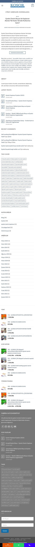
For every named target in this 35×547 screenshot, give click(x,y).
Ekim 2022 (4, 293)
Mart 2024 (4, 264)
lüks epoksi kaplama (7, 195)
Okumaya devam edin (17, 52)
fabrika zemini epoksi (26, 480)
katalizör (6, 62)
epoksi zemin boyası (14, 184)
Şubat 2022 (4, 297)
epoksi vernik (5, 184)
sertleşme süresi (5, 67)
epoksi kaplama (5, 474)
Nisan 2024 (4, 260)
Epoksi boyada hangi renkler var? (10, 149)
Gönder (5, 531)
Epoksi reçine (22, 58)
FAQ (24, 540)
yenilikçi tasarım (16, 206)
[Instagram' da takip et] (6, 426)
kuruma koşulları (15, 63)
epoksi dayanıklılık (28, 178)
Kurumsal (7, 538)
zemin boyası (24, 206)
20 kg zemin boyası (6, 469)
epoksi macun (14, 474)
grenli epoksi (5, 483)
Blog (17, 16)
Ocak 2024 (4, 270)
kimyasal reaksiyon (6, 63)
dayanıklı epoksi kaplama (8, 164)
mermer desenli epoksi (7, 198)
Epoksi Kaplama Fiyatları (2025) (15, 95)
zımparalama (4, 71)
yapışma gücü (4, 69)
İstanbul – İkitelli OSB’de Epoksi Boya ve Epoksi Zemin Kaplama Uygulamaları (19, 114)
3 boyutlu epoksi (6, 159)
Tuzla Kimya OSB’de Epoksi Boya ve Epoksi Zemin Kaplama (18, 107)
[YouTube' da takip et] (15, 426)
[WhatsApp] (18, 545)
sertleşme (29, 65)
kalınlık (26, 60)
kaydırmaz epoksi (6, 192)
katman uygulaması (19, 62)
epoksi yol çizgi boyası (17, 477)
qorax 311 (13, 491)
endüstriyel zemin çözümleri (23, 175)
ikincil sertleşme (15, 60)
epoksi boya (9, 178)
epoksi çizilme (14, 186)
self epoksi (4, 494)
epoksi (3, 178)
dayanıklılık (15, 58)
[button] (2, 5)
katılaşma (11, 62)
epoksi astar (27, 472)
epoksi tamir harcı (6, 477)
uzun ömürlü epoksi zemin (22, 203)
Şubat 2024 (4, 267)
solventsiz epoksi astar (7, 499)
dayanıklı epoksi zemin (20, 164)
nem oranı (8, 65)
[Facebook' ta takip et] (2, 426)
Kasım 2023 (4, 277)
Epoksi (3, 221)
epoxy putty (17, 480)
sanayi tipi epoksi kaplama (8, 203)
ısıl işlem (22, 60)
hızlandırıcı (8, 60)
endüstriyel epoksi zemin (23, 172)
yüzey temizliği (19, 69)
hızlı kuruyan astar (13, 483)
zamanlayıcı (26, 69)
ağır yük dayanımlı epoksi (8, 472)
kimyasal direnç (28, 62)
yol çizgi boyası (25, 502)
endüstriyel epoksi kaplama (8, 172)
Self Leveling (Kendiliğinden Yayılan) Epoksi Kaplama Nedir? (16, 135)
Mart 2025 (4, 244)
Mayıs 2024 (4, 257)
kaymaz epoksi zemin (17, 192)
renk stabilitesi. (22, 65)
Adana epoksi (14, 159)
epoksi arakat (19, 472)
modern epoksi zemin (19, 198)
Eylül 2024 (4, 251)
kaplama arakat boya (7, 486)
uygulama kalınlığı (22, 67)
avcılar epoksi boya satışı (8, 161)
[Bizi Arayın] (29, 545)
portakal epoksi (5, 491)
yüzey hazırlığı (11, 69)
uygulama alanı (13, 67)
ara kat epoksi (16, 469)
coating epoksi (18, 161)
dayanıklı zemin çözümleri (15, 167)
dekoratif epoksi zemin (21, 170)
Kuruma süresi (23, 63)
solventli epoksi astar (7, 497)
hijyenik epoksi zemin (20, 189)
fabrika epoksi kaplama (24, 186)
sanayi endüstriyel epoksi (23, 491)
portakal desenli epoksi (7, 200)
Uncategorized (5, 227)
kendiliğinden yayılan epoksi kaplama (11, 488)
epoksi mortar (12, 181)
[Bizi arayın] (12, 426)
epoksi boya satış (18, 178)
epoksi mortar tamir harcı (25, 474)
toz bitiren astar (6, 502)
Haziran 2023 (5, 287)
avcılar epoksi (22, 159)
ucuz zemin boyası (15, 502)
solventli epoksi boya (19, 497)
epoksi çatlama (5, 186)
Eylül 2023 (4, 284)
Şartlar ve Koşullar (16, 540)
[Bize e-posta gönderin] (9, 426)
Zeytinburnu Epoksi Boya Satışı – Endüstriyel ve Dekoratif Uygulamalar (20, 121)
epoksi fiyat (4, 181)
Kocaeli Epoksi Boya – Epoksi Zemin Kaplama (19, 101)
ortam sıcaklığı (14, 65)
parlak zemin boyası (26, 488)
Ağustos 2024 (5, 254)
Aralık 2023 (4, 274)
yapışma (29, 67)
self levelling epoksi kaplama (23, 494)
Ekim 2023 (4, 280)
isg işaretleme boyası (25, 483)
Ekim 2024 (4, 247)
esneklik (28, 58)
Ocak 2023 (4, 290)
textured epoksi (25, 499)
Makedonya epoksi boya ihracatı (21, 195)
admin (6, 27)
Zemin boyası (5, 231)
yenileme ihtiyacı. (6, 206)
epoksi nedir (20, 181)
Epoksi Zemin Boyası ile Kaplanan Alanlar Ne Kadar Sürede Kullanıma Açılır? (17, 21)
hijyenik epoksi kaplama (7, 189)
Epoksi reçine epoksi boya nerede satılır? (13, 146)
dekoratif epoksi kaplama (8, 170)
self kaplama (11, 494)
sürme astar (17, 499)
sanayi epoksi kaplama (19, 200)
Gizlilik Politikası (25, 538)
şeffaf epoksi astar (14, 505)
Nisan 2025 (4, 241)
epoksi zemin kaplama (26, 184)
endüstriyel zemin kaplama (8, 175)
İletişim (17, 538)
